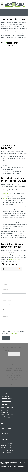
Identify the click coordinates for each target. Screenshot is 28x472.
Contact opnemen (6, 401)
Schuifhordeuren (7, 206)
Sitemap (14, 466)
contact (3, 256)
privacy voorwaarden (14, 333)
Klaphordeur (6, 193)
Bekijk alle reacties (13, 354)
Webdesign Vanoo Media (5, 466)
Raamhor (5, 199)
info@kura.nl (5, 433)
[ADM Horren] (14, 4)
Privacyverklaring (21, 466)
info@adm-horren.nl (14, 259)
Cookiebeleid (4, 468)
